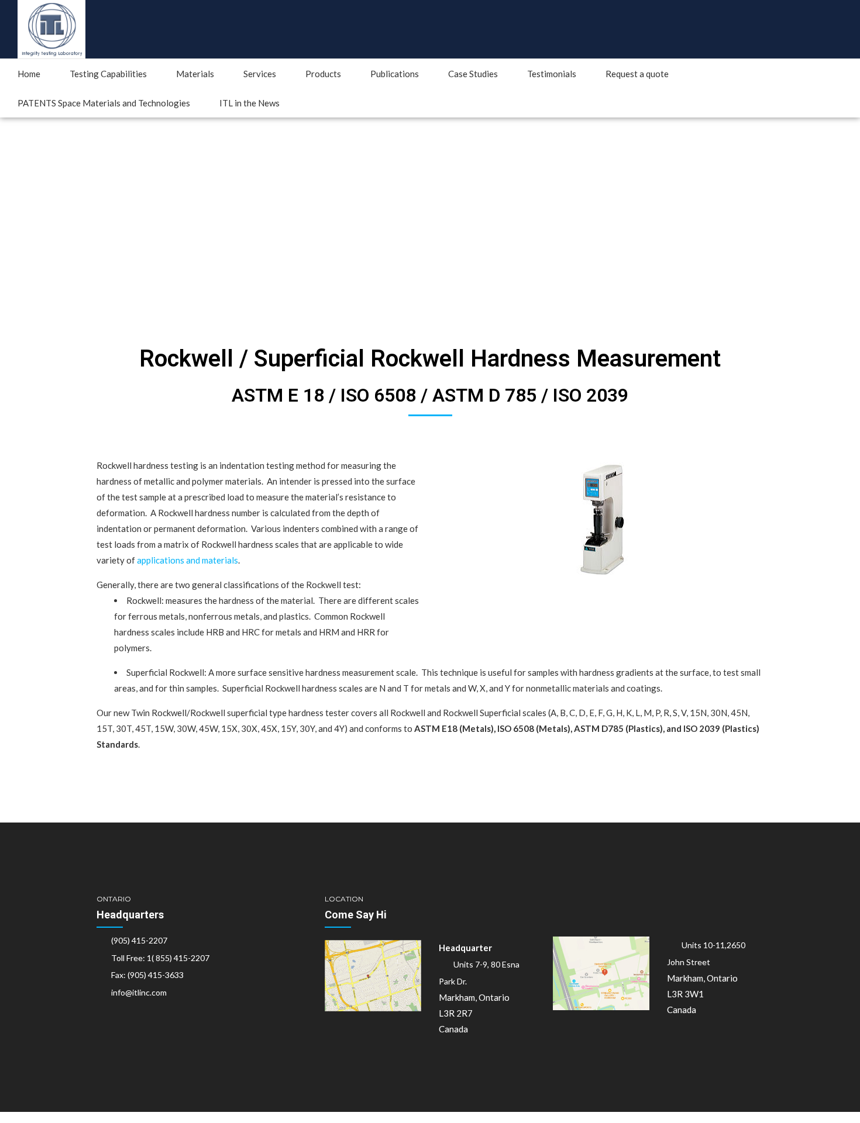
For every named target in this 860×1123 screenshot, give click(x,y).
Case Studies (473, 73)
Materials (195, 73)
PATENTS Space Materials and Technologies (104, 103)
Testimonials (551, 73)
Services (259, 73)
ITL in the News (249, 103)
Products (323, 73)
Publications (394, 73)
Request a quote (637, 73)
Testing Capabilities (108, 73)
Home (29, 73)
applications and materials (187, 560)
